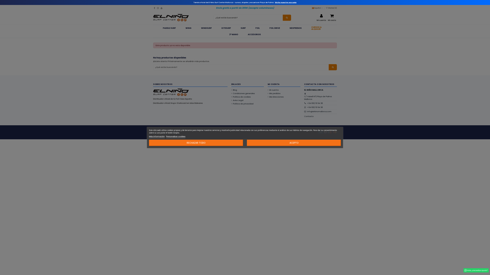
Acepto (294, 142)
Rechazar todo (196, 142)
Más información (157, 136)
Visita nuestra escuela (286, 2)
